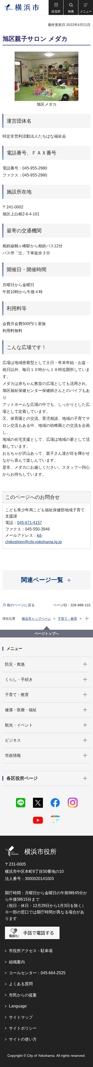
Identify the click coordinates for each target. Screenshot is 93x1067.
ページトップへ (46, 633)
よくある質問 (21, 984)
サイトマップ (21, 1017)
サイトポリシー (23, 1028)
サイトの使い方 (23, 1039)
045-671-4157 (29, 523)
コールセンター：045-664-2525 (37, 973)
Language (18, 1006)
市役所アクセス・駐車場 (31, 951)
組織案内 (17, 962)
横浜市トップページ (36, 619)
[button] (55, 7)
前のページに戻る (21, 605)
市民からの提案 (23, 995)
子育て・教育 (67, 619)
